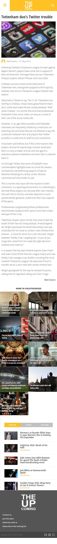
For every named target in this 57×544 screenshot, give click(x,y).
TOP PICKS (45, 425)
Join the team (8, 518)
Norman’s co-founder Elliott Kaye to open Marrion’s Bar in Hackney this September (35, 435)
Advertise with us (9, 522)
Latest (28, 425)
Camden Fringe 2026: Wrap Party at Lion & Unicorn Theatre (35, 484)
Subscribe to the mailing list (14, 526)
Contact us (6, 515)
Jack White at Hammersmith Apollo (33, 471)
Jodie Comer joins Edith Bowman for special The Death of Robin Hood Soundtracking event (35, 460)
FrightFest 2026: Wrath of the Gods (33, 446)
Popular (12, 425)
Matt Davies (12, 61)
